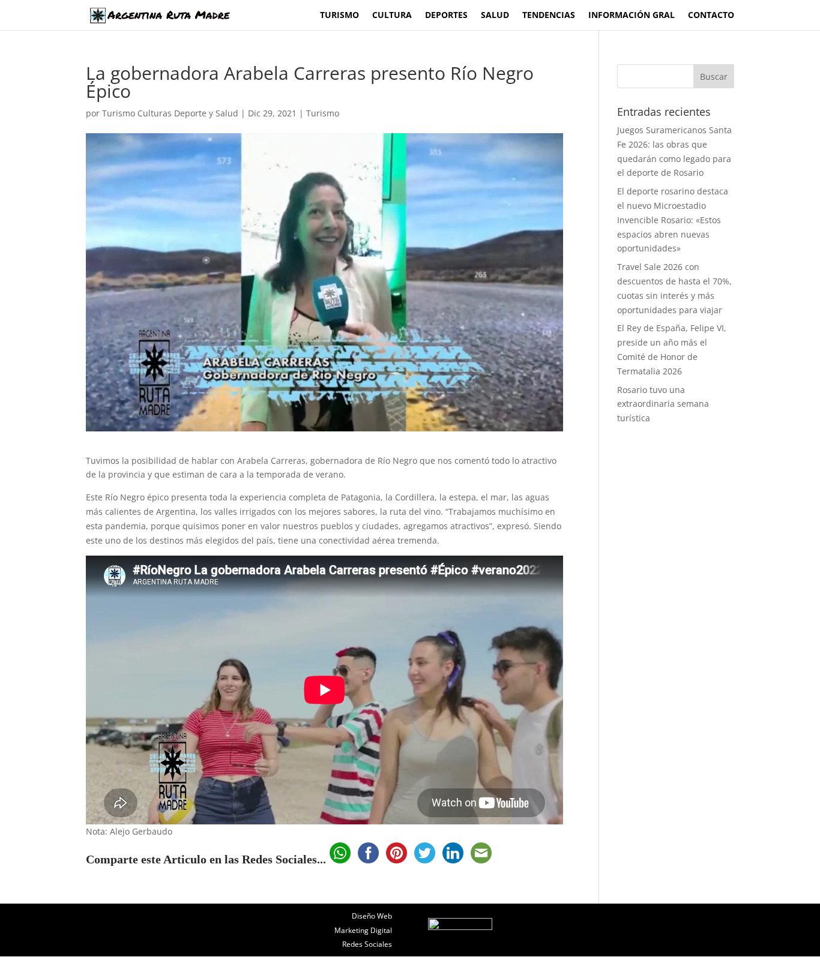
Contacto (711, 15)
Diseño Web (372, 916)
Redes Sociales (367, 944)
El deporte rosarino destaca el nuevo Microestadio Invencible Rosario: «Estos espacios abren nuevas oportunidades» (672, 219)
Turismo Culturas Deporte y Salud (170, 113)
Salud (495, 15)
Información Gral (631, 15)
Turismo (339, 15)
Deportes (446, 15)
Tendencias (548, 15)
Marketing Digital (363, 930)
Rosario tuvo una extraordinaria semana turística (663, 404)
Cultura (392, 15)
